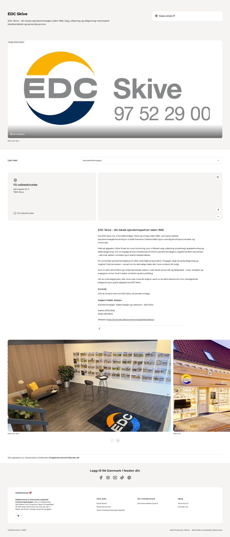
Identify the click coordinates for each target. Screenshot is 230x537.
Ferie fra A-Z (183, 503)
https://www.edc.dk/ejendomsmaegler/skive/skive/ (130, 320)
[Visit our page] (108, 477)
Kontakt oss (183, 507)
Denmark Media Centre (147, 503)
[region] (160, 197)
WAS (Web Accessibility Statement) (207, 530)
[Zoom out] (218, 216)
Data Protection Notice (180, 530)
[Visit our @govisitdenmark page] (122, 477)
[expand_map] (217, 177)
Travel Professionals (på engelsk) (111, 510)
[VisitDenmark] (23, 493)
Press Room (102, 503)
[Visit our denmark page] (101, 477)
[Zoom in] (218, 210)
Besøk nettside (165, 16)
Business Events (104, 507)
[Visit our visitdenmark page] (115, 477)
